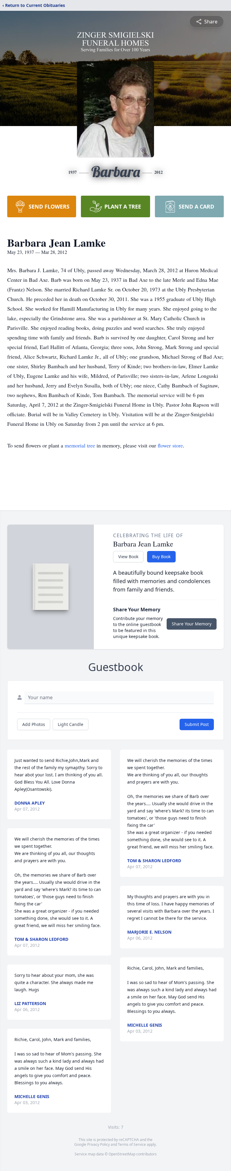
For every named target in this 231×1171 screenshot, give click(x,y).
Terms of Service (132, 1144)
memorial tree (80, 445)
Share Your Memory (191, 624)
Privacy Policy (98, 1144)
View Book (128, 556)
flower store (170, 445)
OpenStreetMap (122, 1154)
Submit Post (197, 724)
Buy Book (161, 556)
